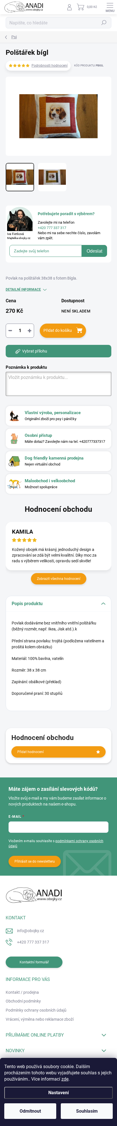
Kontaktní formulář (34, 962)
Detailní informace (23, 290)
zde (64, 1079)
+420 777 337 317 (33, 942)
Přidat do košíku (57, 330)
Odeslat (94, 251)
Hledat (104, 23)
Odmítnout (30, 1111)
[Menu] (110, 7)
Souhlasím (87, 1111)
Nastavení (58, 1092)
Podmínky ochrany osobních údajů (36, 1010)
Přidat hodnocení (30, 752)
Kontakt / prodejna (22, 992)
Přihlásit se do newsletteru (34, 861)
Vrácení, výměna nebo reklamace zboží (40, 1019)
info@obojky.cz (30, 930)
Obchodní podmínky (23, 1001)
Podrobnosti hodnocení (50, 66)
